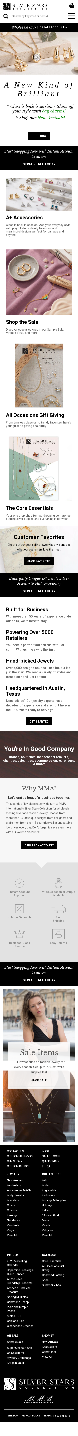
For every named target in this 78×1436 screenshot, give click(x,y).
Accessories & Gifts (19, 1190)
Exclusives (48, 1195)
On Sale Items (16, 1352)
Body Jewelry (15, 1195)
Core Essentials (51, 1261)
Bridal (45, 1185)
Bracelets (13, 1200)
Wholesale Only (23, 27)
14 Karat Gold (50, 1215)
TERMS (48, 1415)
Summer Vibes (51, 1285)
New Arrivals (15, 1180)
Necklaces (13, 1220)
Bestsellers (14, 1185)
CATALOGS (49, 1255)
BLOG (45, 1151)
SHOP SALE (39, 1080)
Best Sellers (49, 1346)
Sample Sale (15, 1341)
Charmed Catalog (53, 1275)
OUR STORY (14, 1161)
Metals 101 (14, 1316)
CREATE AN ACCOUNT (39, 845)
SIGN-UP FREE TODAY (39, 164)
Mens (45, 1220)
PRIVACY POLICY (31, 1415)
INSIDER (12, 1255)
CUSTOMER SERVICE (20, 1156)
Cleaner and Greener (20, 1326)
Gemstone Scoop (18, 1302)
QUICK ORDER (50, 1161)
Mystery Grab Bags (19, 1357)
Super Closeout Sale (20, 1347)
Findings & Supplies (54, 1200)
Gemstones (49, 1351)
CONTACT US (15, 1151)
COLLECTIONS (51, 1174)
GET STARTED (39, 721)
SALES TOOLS (51, 1156)
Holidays (47, 1205)
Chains (11, 1205)
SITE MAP (13, 1415)
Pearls (46, 1225)
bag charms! (54, 111)
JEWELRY (13, 1174)
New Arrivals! (51, 117)
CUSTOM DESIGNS (18, 1166)
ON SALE (12, 1335)
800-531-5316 (62, 1415)
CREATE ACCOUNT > (53, 27)
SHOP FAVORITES (39, 561)
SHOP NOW (39, 136)
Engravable (49, 1190)
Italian (46, 1210)
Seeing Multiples (17, 1297)
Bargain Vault (15, 1362)
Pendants (13, 1225)
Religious (47, 1230)
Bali (44, 1180)
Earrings (12, 1215)
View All (12, 1235)
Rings (10, 1230)
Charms (12, 1210)
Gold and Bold (15, 1321)
